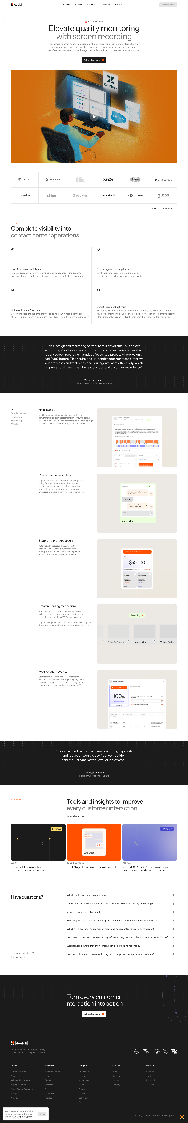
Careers (116, 1076)
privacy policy (26, 1116)
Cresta (82, 1076)
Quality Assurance (19, 1071)
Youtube (150, 1084)
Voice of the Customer (21, 1080)
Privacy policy (168, 1115)
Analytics (15, 1093)
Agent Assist (17, 1076)
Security (116, 1084)
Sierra (81, 1084)
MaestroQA (84, 1080)
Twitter (149, 1076)
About (115, 1071)
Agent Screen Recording (22, 1089)
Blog (47, 1076)
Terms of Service (152, 1115)
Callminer (83, 1098)
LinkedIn (150, 1071)
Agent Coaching (18, 1084)
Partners (116, 1080)
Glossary (49, 1084)
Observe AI (84, 1071)
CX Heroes (49, 1093)
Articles (48, 1098)
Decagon (83, 1089)
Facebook (150, 1080)
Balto (81, 1102)
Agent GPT (16, 1098)
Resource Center (52, 1071)
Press (47, 1089)
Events (48, 1080)
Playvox (82, 1093)
